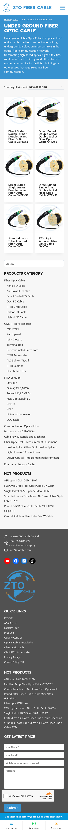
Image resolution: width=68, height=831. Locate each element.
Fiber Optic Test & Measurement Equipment (30, 442)
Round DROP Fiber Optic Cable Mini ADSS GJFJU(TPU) (29, 508)
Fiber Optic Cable (14, 280)
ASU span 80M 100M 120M (20, 480)
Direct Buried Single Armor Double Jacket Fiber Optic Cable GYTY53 (48, 190)
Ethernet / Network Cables (20, 464)
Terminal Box (15, 344)
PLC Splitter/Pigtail (18, 360)
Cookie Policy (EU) (14, 662)
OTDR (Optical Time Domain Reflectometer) (33, 457)
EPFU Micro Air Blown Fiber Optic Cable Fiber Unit (33, 718)
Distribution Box (17, 371)
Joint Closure (14, 339)
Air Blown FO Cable (18, 291)
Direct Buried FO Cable (20, 296)
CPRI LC (11, 404)
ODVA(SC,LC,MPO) (18, 388)
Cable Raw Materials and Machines (25, 436)
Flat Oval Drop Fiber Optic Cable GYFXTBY (29, 485)
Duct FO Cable (15, 301)
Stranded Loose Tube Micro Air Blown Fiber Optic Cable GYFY (33, 498)
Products (9, 632)
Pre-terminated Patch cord (22, 350)
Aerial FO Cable (16, 285)
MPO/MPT (13, 329)
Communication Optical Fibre (21, 426)
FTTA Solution (12, 377)
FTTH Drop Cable (17, 306)
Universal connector (19, 414)
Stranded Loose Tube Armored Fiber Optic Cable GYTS (18, 242)
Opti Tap (12, 383)
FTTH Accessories (17, 355)
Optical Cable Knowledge (18, 642)
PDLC (10, 409)
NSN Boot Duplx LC (18, 398)
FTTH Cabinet (15, 365)
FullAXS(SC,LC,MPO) (18, 393)
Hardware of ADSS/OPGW (19, 431)
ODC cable (13, 419)
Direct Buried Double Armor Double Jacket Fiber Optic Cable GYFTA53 (18, 136)
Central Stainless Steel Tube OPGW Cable (28, 516)
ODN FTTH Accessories (17, 323)
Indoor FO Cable (16, 312)
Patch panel (14, 334)
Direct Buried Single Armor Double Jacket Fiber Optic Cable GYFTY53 (18, 190)
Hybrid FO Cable (17, 317)
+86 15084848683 (19, 541)
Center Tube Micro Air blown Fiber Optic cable (31, 689)
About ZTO (10, 623)
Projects (8, 618)
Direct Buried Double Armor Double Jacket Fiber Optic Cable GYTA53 (48, 136)
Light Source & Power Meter (23, 452)
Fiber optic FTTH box (16, 703)
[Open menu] (62, 8)
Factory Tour (11, 627)
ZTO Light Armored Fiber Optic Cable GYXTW (48, 242)
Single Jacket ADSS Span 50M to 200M (27, 491)
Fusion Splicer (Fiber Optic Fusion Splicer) (31, 447)
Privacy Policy (12, 657)
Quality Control (13, 637)
